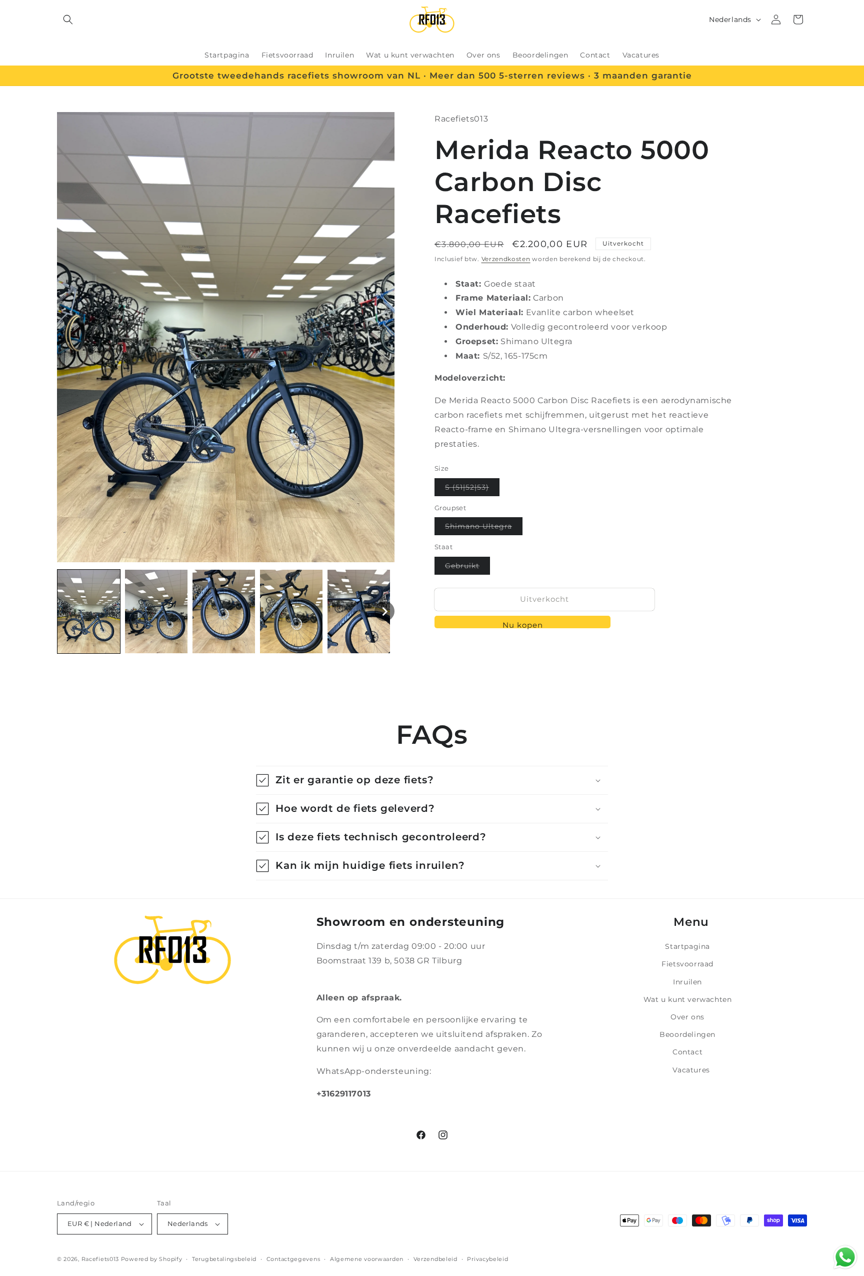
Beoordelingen (688, 1034)
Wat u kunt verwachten (688, 999)
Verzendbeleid (436, 1258)
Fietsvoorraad (688, 963)
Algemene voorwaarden (367, 1258)
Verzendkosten (506, 259)
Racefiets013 (100, 1258)
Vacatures (691, 1069)
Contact (687, 1051)
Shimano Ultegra (483, 528)
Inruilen (687, 981)
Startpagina (687, 946)
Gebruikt (467, 568)
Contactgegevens (293, 1258)
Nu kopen (522, 624)
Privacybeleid (487, 1258)
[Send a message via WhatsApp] (845, 1257)
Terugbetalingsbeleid (224, 1258)
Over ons (687, 1016)
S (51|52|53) (472, 489)
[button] (68, 20)
